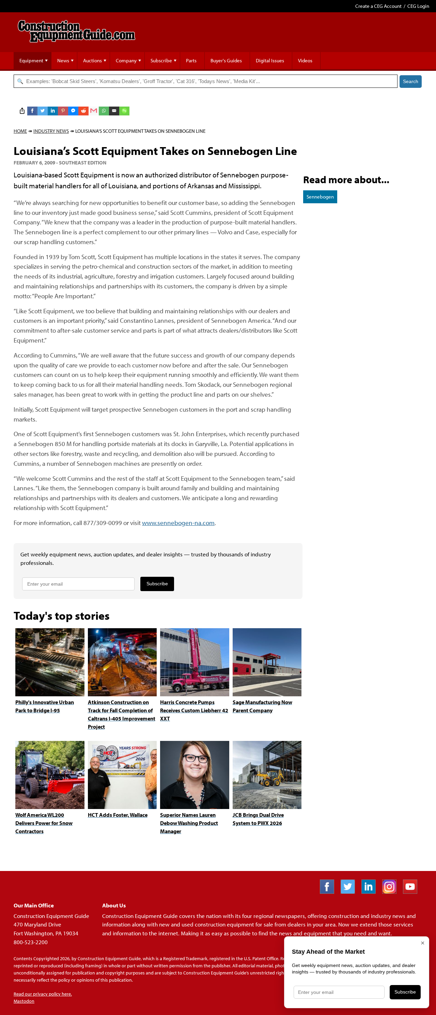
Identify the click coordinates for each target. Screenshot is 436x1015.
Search (410, 81)
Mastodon (24, 1001)
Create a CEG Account (378, 6)
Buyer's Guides (226, 60)
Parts (191, 60)
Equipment (31, 60)
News (63, 60)
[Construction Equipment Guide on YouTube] (412, 891)
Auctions (92, 60)
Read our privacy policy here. (43, 994)
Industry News (51, 131)
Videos (305, 60)
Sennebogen (320, 196)
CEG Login (418, 6)
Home (20, 131)
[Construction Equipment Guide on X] (350, 891)
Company (126, 60)
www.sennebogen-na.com (178, 522)
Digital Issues (270, 60)
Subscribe (161, 60)
